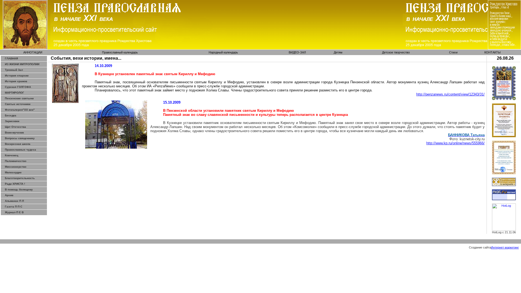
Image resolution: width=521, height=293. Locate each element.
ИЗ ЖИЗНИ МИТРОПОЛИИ (22, 64)
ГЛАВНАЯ (11, 58)
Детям (338, 52)
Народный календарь (223, 52)
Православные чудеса (20, 149)
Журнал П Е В (14, 212)
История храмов (16, 81)
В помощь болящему (19, 189)
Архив (9, 195)
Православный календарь (120, 52)
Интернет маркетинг (505, 247)
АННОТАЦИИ (32, 52)
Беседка (10, 115)
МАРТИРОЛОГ (14, 92)
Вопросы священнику (20, 138)
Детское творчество (396, 52)
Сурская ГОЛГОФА (18, 86)
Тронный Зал (14, 69)
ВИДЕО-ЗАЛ (297, 52)
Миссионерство (15, 166)
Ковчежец (11, 155)
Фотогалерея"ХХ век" (20, 109)
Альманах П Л (14, 200)
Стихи (453, 52)
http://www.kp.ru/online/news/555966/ (455, 143)
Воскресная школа (17, 143)
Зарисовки (12, 121)
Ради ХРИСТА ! (15, 183)
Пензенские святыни (19, 98)
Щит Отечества (15, 126)
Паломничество (15, 161)
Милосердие (13, 172)
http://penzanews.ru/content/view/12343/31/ (450, 94)
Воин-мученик (14, 132)
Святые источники (17, 104)
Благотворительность (20, 178)
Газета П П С (13, 206)
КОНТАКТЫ (492, 52)
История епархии (16, 75)
